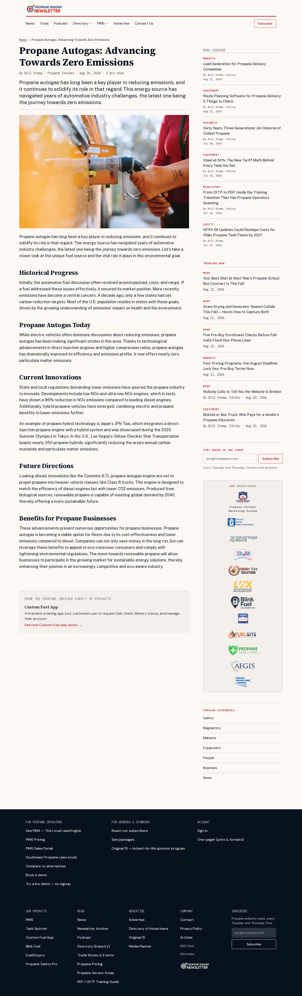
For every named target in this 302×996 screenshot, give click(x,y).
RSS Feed (187, 946)
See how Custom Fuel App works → (53, 625)
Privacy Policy (191, 928)
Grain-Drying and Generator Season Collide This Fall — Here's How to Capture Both (239, 309)
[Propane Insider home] (44, 8)
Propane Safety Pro (41, 964)
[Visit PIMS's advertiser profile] (242, 497)
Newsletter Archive (92, 928)
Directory (80, 23)
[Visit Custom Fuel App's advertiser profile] (242, 618)
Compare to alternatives (46, 866)
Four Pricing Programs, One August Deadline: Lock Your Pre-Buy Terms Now (240, 366)
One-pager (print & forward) (220, 839)
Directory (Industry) (93, 946)
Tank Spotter (36, 928)
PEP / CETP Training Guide (98, 981)
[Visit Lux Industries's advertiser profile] (242, 586)
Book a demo (36, 875)
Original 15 (137, 937)
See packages (123, 839)
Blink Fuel (33, 946)
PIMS (101, 23)
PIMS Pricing (35, 839)
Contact (187, 919)
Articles (186, 937)
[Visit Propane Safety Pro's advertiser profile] (242, 650)
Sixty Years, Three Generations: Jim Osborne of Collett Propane (242, 131)
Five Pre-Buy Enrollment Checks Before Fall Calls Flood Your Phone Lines (240, 337)
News (30, 23)
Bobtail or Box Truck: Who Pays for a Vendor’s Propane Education (241, 417)
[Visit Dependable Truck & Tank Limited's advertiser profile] (242, 554)
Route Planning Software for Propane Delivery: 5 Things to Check (242, 98)
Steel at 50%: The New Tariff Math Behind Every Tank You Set (238, 163)
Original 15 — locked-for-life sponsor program (148, 848)
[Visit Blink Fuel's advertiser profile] (242, 602)
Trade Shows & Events (95, 955)
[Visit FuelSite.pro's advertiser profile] (242, 634)
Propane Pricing (90, 964)
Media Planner (140, 946)
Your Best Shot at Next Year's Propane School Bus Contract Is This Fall (241, 281)
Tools (44, 23)
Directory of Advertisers (148, 928)
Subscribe (265, 23)
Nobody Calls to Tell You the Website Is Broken (242, 392)
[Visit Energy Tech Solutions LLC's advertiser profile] (242, 570)
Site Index (187, 954)
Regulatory (212, 728)
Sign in (202, 830)
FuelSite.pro (35, 955)
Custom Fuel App (40, 937)
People (208, 757)
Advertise (121, 23)
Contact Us (144, 23)
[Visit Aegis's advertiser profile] (242, 666)
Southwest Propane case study (51, 857)
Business (210, 767)
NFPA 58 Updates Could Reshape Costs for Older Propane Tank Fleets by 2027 (239, 232)
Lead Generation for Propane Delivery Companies (234, 66)
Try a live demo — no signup (48, 883)
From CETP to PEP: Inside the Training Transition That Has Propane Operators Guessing (236, 197)
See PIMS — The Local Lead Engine (53, 830)
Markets (209, 738)
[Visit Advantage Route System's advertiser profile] (242, 538)
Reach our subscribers (130, 830)
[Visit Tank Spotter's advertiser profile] (242, 522)
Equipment (212, 748)
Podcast (61, 23)
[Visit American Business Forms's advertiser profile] (242, 682)
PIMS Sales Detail (39, 848)
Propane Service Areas (95, 973)
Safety (208, 718)
